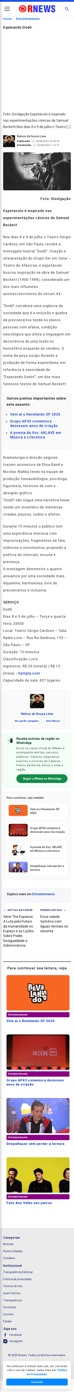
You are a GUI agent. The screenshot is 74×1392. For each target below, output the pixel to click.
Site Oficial (53, 720)
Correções (9, 1307)
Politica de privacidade (17, 1279)
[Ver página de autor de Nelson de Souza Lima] (37, 701)
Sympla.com (29, 673)
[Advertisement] (37, 69)
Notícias (8, 1244)
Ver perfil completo (26, 720)
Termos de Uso (12, 1286)
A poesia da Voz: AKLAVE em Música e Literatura (35, 435)
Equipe (7, 1321)
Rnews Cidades (13, 1251)
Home (7, 19)
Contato (8, 1314)
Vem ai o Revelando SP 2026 (35, 414)
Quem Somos (12, 1293)
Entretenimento (28, 19)
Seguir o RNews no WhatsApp (42, 778)
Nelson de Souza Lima (37, 714)
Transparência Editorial (18, 1272)
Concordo (37, 1382)
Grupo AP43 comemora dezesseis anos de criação (34, 423)
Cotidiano (9, 1258)
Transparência (12, 1300)
